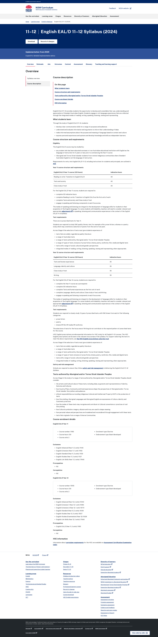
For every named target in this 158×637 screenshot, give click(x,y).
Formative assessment (107, 602)
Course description (34, 84)
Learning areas (35, 21)
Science (28, 581)
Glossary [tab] (89, 64)
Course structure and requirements (67, 92)
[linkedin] (53, 554)
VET (27, 597)
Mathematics (29, 579)
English (28, 576)
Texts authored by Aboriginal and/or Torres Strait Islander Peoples (79, 96)
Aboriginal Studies (106, 593)
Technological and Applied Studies (36, 584)
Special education (106, 569)
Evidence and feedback (108, 607)
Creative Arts (29, 589)
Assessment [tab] (78, 64)
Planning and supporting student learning (38, 569)
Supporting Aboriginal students (110, 572)
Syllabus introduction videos (71, 576)
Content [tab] (68, 64)
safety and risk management (93, 368)
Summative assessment (107, 605)
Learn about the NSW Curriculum (35, 564)
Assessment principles (107, 599)
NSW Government (100, 628)
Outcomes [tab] (58, 64)
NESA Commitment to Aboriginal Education (113, 582)
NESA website (124, 8)
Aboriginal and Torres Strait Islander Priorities (114, 584)
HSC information (61, 103)
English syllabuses (47, 21)
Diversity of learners (108, 562)
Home (27, 21)
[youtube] (55, 554)
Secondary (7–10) (68, 567)
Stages (65, 562)
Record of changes (69, 589)
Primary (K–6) (67, 564)
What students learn (62, 88)
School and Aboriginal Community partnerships (114, 579)
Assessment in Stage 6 (107, 613)
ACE (54, 164)
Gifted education (106, 564)
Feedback (112, 8)
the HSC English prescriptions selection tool (93, 339)
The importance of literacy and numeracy (38, 567)
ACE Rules (104, 615)
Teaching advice (68, 579)
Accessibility (38, 628)
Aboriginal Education (108, 577)
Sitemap (28, 628)
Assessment (105, 597)
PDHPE (28, 592)
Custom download (68, 594)
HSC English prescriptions (71, 597)
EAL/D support (105, 567)
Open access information (53, 628)
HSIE (27, 586)
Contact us (88, 628)
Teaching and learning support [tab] (106, 64)
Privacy (44, 555)
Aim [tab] (49, 64)
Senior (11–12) (67, 569)
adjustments (66, 211)
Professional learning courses (72, 586)
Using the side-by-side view (71, 592)
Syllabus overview (33, 78)
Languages (29, 594)
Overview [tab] (30, 64)
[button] (32, 16)
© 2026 (35, 555)
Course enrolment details (64, 99)
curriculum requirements (75, 542)
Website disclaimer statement (72, 628)
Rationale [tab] (40, 64)
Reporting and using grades (109, 610)
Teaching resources (69, 581)
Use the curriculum (32, 562)
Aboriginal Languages (107, 590)
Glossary (65, 584)
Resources (67, 574)
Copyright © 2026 (31, 633)
